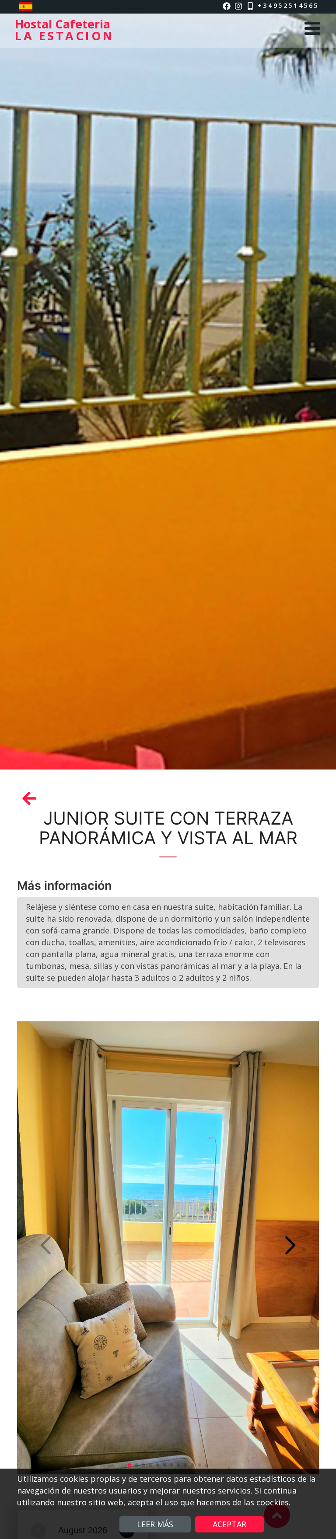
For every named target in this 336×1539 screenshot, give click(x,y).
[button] (290, 1245)
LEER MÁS (155, 1524)
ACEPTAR (229, 1524)
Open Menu (312, 28)
